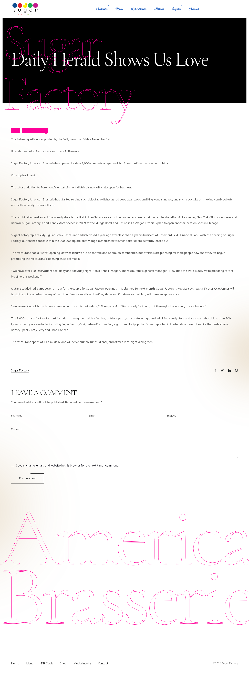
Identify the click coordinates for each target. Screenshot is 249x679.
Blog (15, 130)
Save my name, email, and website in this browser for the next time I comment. (67, 465)
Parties (159, 9)
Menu (119, 9)
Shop (63, 663)
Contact (193, 9)
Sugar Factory (20, 370)
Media (176, 9)
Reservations (138, 9)
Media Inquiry (82, 663)
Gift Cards (46, 663)
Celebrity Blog (35, 130)
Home (15, 663)
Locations (101, 9)
